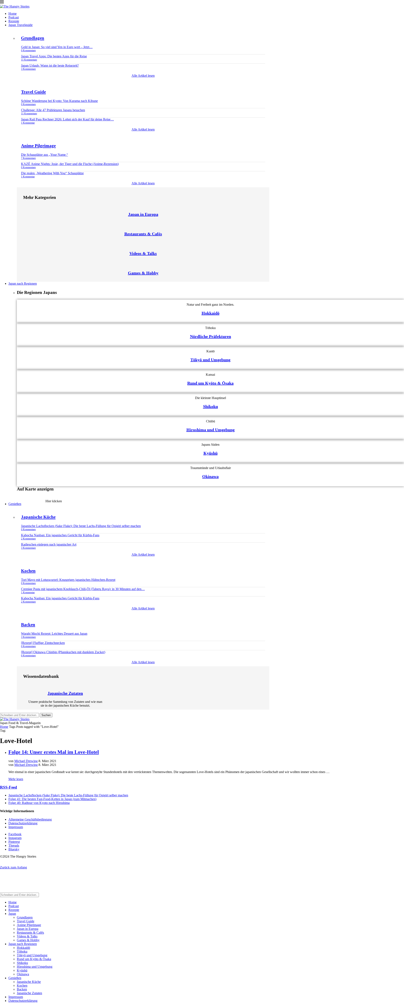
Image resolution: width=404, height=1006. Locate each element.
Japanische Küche (38, 517)
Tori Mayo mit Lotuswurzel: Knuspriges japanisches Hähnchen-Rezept (68, 580)
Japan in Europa (143, 214)
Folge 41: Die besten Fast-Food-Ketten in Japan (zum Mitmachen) (52, 799)
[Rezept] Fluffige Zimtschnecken (43, 643)
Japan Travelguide (20, 25)
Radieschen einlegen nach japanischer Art (48, 544)
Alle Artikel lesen (143, 75)
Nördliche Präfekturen (210, 336)
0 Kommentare (28, 50)
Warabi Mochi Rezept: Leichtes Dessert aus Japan (54, 633)
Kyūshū (210, 453)
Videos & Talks (143, 253)
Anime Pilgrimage (38, 145)
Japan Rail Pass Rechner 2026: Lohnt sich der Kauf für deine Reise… (67, 119)
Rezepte (13, 21)
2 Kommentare (28, 538)
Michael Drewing (26, 761)
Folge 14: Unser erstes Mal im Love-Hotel (53, 752)
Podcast (13, 17)
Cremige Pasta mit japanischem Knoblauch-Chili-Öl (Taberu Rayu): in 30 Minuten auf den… (83, 589)
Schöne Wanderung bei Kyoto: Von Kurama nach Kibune (59, 101)
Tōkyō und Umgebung (210, 359)
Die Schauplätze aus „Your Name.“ (44, 154)
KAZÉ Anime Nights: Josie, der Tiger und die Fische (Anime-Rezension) (70, 164)
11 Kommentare (29, 59)
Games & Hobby (143, 273)
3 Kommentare (28, 68)
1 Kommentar (28, 122)
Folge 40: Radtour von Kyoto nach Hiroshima (39, 803)
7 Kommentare (28, 158)
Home (12, 13)
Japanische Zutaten (65, 693)
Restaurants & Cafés (143, 233)
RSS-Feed (8, 787)
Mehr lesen (15, 779)
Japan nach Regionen (22, 283)
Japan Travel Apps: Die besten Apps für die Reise (54, 56)
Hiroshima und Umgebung (210, 429)
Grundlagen (32, 38)
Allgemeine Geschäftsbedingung (30, 819)
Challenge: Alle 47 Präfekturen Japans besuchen (53, 110)
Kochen (28, 570)
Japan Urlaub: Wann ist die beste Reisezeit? (50, 65)
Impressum (15, 827)
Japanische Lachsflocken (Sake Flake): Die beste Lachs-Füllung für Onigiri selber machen (81, 526)
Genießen (14, 504)
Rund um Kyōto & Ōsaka (210, 383)
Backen (28, 624)
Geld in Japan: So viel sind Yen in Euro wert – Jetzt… (57, 47)
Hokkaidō (210, 313)
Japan (12, 913)
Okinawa (210, 476)
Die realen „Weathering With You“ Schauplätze (52, 173)
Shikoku (210, 406)
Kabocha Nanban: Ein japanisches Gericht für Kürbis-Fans (60, 535)
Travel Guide (33, 91)
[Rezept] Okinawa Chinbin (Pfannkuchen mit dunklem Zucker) (63, 652)
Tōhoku (22, 951)
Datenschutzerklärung (22, 823)
